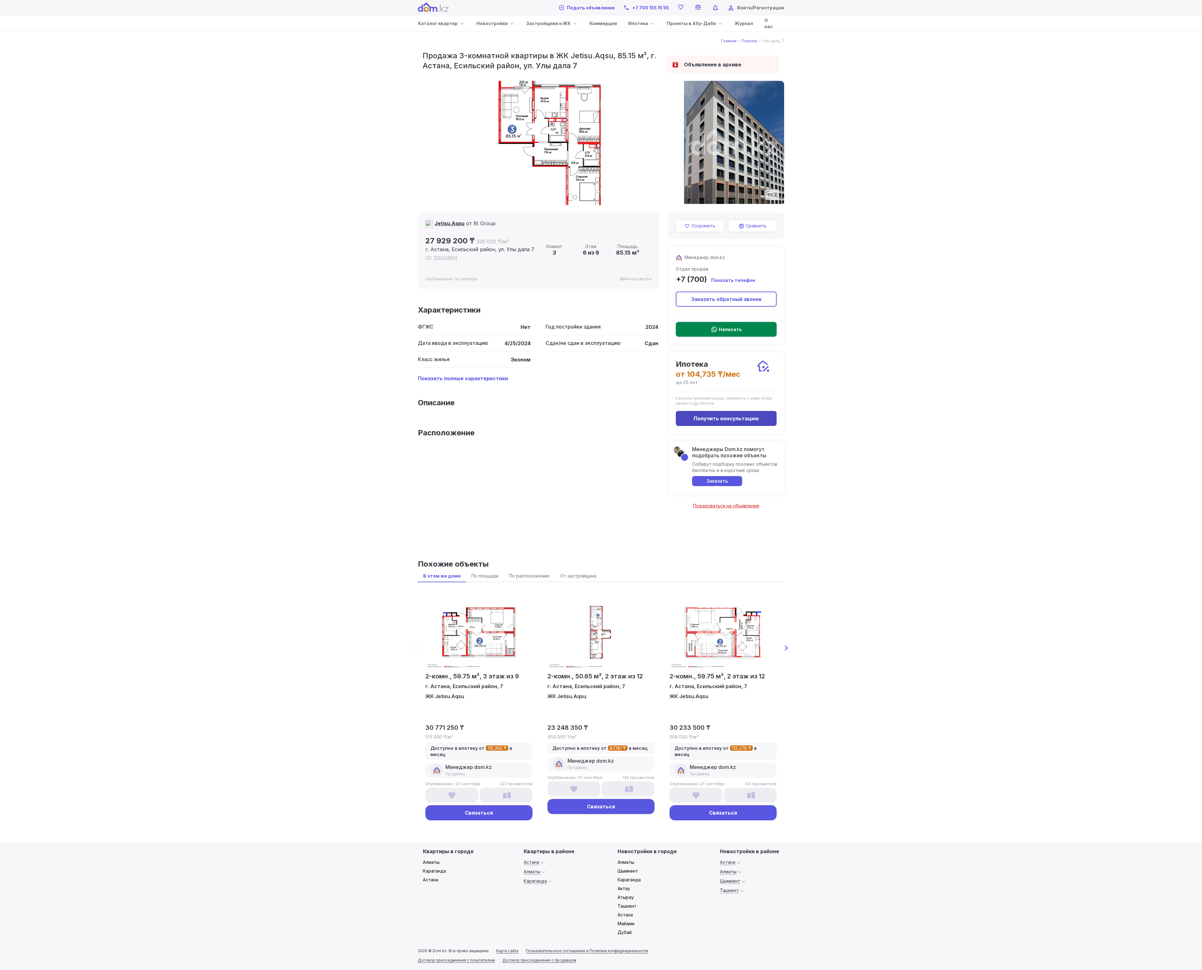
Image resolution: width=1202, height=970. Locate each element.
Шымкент (628, 871)
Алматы (431, 862)
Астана (430, 879)
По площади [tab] (484, 575)
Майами (626, 923)
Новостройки (492, 23)
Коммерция (603, 23)
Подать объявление (591, 7)
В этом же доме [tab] (442, 575)
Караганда (434, 871)
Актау (624, 888)
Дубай (625, 932)
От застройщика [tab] (578, 575)
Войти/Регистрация (760, 7)
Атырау (626, 897)
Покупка (749, 41)
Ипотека (638, 23)
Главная (729, 41)
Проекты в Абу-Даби (691, 23)
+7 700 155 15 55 (650, 7)
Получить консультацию (726, 418)
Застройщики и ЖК (548, 23)
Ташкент (627, 906)
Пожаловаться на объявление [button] (726, 505)
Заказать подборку (717, 482)
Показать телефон (733, 280)
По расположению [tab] (529, 575)
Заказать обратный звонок (726, 299)
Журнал (744, 23)
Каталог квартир (438, 23)
